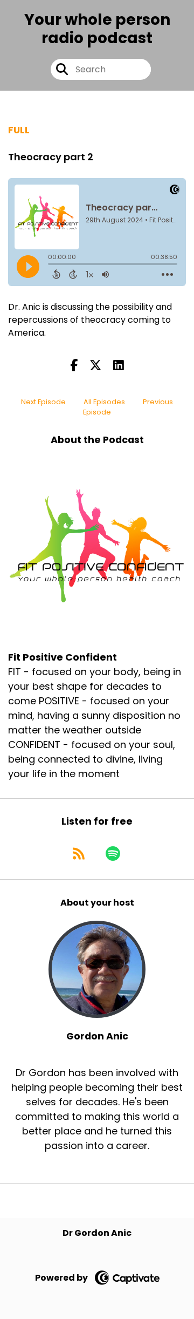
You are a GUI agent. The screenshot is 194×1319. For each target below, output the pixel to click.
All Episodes (104, 401)
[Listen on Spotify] (113, 853)
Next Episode (43, 401)
